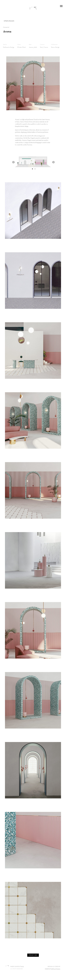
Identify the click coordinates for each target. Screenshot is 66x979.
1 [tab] (32, 169)
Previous (13, 162)
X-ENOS (47, 969)
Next (53, 162)
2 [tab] (35, 169)
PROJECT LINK (33, 955)
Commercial (6, 27)
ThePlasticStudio (55, 969)
